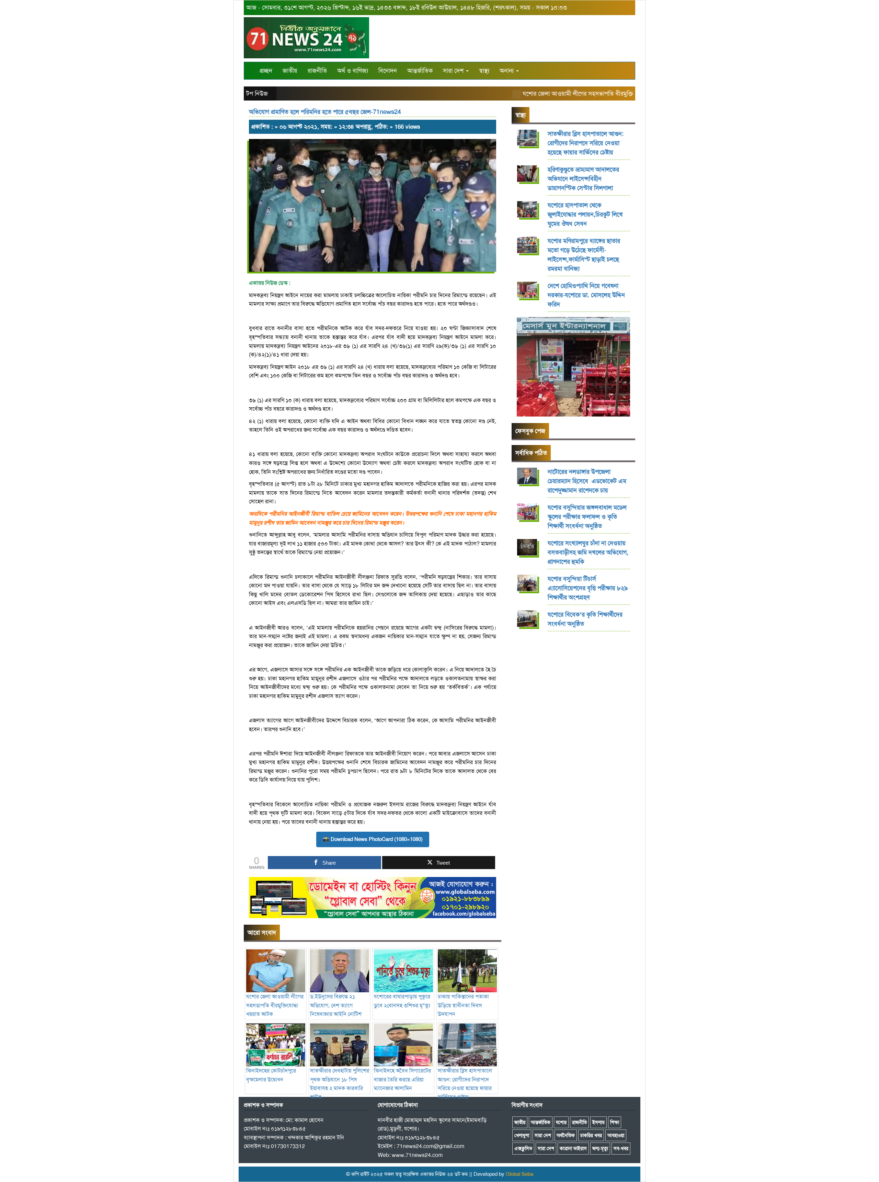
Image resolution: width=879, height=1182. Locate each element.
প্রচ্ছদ (266, 71)
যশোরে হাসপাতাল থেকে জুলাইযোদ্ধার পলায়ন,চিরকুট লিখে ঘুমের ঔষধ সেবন (585, 214)
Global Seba (519, 1174)
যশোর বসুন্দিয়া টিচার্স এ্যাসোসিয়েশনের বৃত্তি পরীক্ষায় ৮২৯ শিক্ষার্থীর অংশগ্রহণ (588, 588)
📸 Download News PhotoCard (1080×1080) (373, 839)
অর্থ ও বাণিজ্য (352, 71)
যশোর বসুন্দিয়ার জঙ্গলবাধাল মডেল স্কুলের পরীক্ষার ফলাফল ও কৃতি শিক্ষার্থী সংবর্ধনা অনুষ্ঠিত (587, 516)
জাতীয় (290, 71)
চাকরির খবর (591, 1135)
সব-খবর (621, 1148)
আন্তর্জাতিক (420, 71)
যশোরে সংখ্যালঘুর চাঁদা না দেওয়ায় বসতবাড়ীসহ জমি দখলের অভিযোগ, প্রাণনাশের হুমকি (588, 552)
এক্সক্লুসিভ (523, 1148)
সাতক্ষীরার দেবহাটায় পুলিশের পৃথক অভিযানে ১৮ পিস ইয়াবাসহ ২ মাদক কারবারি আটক (339, 1084)
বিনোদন (387, 71)
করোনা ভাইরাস (573, 1148)
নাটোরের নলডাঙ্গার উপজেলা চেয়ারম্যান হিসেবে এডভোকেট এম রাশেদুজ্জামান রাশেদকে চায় (587, 481)
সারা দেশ (454, 71)
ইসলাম (598, 1122)
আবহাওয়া (615, 1135)
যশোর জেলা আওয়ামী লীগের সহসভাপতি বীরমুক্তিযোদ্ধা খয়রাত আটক (580, 94)
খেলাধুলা (521, 1135)
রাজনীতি (317, 71)
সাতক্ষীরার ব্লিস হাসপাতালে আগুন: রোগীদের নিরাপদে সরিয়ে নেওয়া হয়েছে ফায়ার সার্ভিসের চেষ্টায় (465, 1084)
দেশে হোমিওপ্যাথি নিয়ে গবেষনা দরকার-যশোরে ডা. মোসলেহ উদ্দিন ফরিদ (586, 295)
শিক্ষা (614, 1122)
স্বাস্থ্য (484, 71)
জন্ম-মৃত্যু (600, 1148)
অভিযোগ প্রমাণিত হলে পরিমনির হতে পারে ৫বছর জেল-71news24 (325, 112)
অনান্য (507, 71)
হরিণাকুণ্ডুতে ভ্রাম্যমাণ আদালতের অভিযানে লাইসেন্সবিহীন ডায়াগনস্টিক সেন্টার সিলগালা (583, 178)
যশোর (561, 1122)
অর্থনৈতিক (566, 1135)
